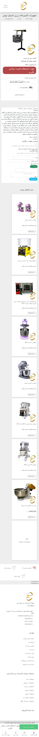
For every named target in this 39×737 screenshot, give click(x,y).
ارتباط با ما (31, 642)
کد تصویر (35, 163)
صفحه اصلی (34, 735)
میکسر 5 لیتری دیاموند (30, 383)
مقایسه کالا (26, 82)
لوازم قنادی (18, 18)
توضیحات (35, 108)
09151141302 (29, 621)
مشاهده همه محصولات (24, 542)
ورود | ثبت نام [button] (6, 6)
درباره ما (31, 649)
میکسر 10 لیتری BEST (30, 465)
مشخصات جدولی (27, 108)
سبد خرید (15, 735)
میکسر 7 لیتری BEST (30, 342)
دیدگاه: (36, 177)
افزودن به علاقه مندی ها (16, 82)
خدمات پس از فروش (28, 664)
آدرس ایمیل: (34, 161)
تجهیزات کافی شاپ (27, 18)
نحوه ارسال (31, 657)
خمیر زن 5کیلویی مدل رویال (28, 505)
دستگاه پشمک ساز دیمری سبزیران (27, 261)
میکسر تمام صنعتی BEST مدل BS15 (26, 424)
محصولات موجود (29, 690)
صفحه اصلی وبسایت (28, 638)
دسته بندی (24, 735)
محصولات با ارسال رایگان (27, 701)
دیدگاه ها (20, 108)
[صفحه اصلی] (23, 6)
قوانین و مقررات (29, 646)
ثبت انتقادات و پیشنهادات (27, 660)
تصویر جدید (34, 166)
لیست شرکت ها (29, 653)
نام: (37, 157)
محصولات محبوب (29, 694)
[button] (19, 582)
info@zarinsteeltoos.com (25, 616)
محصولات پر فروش (28, 683)
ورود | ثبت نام (6, 735)
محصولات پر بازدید (29, 686)
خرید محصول (31, 231)
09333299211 (29, 618)
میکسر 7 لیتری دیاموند (30, 220)
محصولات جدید (30, 679)
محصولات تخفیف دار (28, 697)
